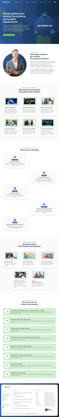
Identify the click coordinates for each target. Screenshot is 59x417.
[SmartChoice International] (8, 2)
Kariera (41, 2)
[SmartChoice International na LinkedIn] (3, 407)
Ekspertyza (27, 2)
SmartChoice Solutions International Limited (15, 413)
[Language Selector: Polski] (55, 2)
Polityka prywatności (39, 405)
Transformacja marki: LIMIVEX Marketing (30, 413)
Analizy (45, 2)
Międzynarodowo (34, 2)
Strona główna (16, 2)
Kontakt (49, 2)
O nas (22, 2)
